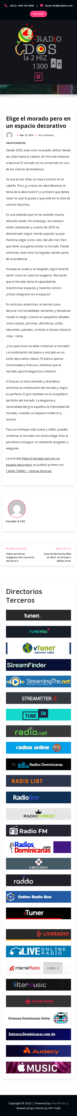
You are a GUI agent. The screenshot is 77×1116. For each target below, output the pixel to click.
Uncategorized (16, 143)
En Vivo (38, 13)
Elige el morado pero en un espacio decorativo (38, 122)
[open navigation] (38, 77)
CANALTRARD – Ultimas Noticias (29, 471)
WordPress (58, 1103)
